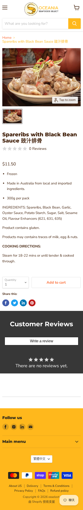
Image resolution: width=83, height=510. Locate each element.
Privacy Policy (23, 491)
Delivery (32, 486)
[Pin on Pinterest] (32, 302)
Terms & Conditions (56, 486)
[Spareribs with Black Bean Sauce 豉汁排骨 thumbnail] (12, 116)
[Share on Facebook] (5, 302)
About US (15, 486)
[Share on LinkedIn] (23, 302)
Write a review (41, 341)
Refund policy (59, 491)
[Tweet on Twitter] (14, 302)
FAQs (41, 491)
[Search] (74, 23)
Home (7, 38)
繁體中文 (39, 459)
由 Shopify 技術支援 (41, 502)
